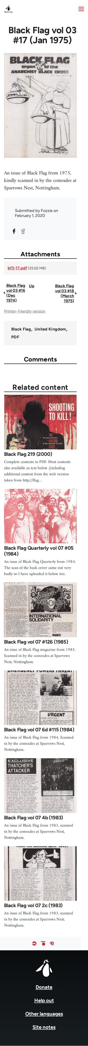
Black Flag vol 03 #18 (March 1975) (64, 293)
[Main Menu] (81, 9)
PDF (15, 337)
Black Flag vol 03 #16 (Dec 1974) (15, 293)
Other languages (44, 1014)
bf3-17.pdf (17, 268)
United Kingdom (50, 329)
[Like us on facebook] (34, 943)
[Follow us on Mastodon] (52, 943)
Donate (44, 987)
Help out (44, 1000)
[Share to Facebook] (14, 231)
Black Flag (21, 329)
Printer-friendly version (24, 311)
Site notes (44, 1027)
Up (31, 285)
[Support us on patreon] (43, 943)
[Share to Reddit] (23, 231)
